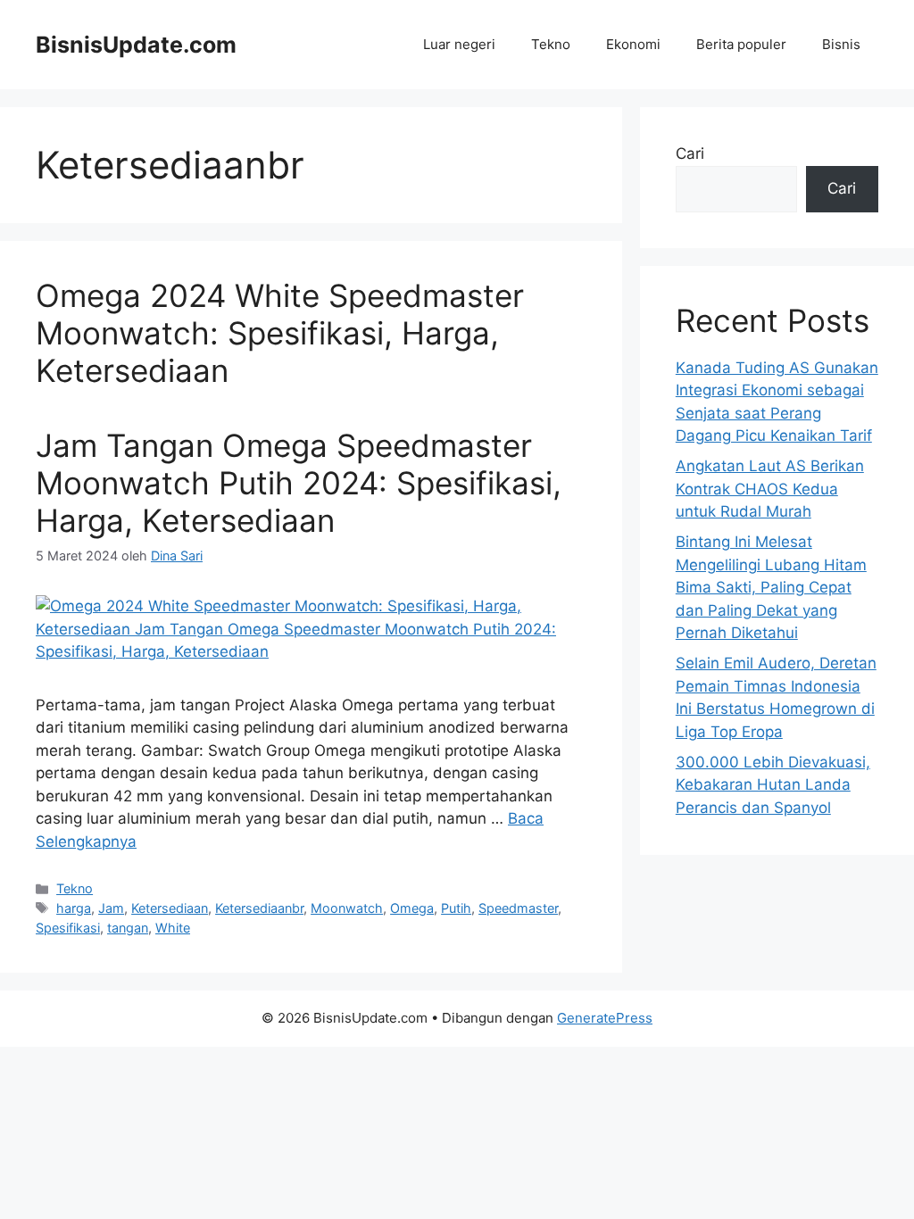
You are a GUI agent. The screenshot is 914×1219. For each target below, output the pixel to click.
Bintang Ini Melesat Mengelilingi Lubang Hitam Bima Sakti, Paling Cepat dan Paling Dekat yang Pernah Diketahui (771, 587)
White (172, 927)
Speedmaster (518, 908)
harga (73, 908)
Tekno (550, 44)
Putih (456, 908)
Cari (690, 153)
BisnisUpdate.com (136, 44)
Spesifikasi (68, 927)
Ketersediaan (169, 908)
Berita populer (741, 44)
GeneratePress (604, 1017)
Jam (111, 908)
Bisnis (841, 44)
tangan (127, 927)
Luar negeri (459, 44)
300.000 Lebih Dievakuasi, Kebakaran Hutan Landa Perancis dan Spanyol (773, 785)
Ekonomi (633, 44)
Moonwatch (347, 908)
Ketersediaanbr (259, 908)
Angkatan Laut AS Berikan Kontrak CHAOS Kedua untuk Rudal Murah (770, 488)
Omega (412, 908)
